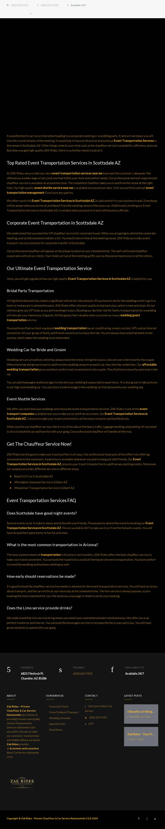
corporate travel (90, 233)
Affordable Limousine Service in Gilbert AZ (40, 482)
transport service (17, 243)
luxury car (104, 205)
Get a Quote (145, 37)
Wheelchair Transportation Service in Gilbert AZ (44, 488)
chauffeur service (17, 183)
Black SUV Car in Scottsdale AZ (33, 476)
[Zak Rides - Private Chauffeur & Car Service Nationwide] (26, 38)
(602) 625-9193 (82, 673)
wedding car (33, 387)
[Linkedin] (24, 13)
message (75, 596)
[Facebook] (8, 13)
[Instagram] (16, 13)
